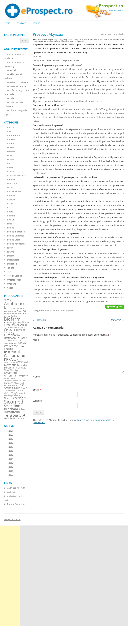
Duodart (11, 98)
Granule (11, 171)
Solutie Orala (13, 239)
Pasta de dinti (14, 191)
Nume (37, 376)
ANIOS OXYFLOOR (16, 487)
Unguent (11, 283)
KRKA (8, 359)
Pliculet (10, 203)
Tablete (10, 267)
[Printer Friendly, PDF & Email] (114, 306)
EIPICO (8, 330)
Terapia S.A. (15, 415)
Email (37, 389)
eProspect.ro (109, 6)
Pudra (10, 211)
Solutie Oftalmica (15, 235)
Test (9, 271)
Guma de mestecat (16, 175)
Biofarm (12, 319)
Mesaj (36, 339)
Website (37, 400)
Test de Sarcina (14, 275)
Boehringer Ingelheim (16, 322)
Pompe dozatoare (12, 519)
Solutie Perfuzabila (16, 243)
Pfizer (6, 378)
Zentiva (20, 418)
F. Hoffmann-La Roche (15, 336)
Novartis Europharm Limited (15, 366)
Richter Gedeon (11, 385)
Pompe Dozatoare (16, 504)
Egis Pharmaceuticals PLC (15, 327)
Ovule (10, 187)
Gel (8, 163)
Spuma (10, 251)
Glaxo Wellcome (15, 344)
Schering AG (19, 398)
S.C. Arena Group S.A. (15, 386)
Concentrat (12, 139)
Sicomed (13, 401)
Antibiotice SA (10, 311)
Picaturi (11, 195)
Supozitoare (13, 259)
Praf (9, 207)
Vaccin (10, 287)
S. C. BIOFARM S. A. (16, 389)
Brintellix (39, 319)
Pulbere (11, 215)
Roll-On (10, 219)
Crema (10, 143)
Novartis (10, 365)
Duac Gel (11, 70)
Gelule (10, 167)
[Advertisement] (10, 576)
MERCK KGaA (22, 362)
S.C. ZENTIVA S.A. (14, 391)
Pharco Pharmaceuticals (11, 379)
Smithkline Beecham (12, 407)
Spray (10, 247)
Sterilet (10, 255)
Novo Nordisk (11, 370)
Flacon (10, 159)
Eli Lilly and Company (15, 331)
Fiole (9, 155)
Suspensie (12, 263)
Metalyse (117, 319)
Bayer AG (21, 311)
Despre (36, 23)
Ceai (9, 131)
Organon (23, 375)
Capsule (47, 310)
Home (7, 23)
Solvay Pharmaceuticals (14, 410)
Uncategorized (14, 279)
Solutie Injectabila (16, 231)
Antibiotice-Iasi (15, 306)
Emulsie (11, 151)
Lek (15, 359)
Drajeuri (11, 147)
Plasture (11, 199)
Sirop (9, 223)
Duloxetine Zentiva (16, 86)
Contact (21, 23)
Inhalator (11, 179)
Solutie (10, 227)
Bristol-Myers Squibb (16, 324)
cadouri (11, 491)
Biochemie (15, 316)
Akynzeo (70, 310)
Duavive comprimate (17, 82)
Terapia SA (10, 418)
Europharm (12, 335)
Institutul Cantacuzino (14, 353)
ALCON (7, 300)
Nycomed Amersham (11, 374)
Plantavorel (19, 383)
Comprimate (13, 135)
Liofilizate (12, 183)
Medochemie (9, 362)
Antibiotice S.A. (17, 308)
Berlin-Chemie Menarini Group (15, 314)
